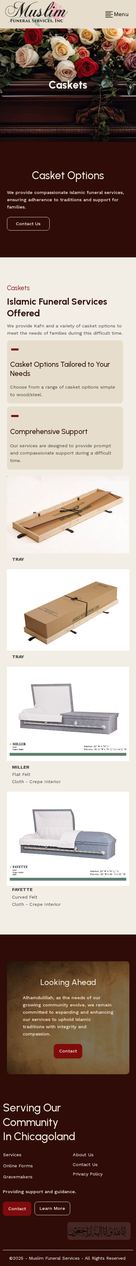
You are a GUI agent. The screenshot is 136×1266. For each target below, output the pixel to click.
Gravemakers (18, 1177)
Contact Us (28, 223)
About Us (83, 1155)
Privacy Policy (87, 1174)
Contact (68, 1051)
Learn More (52, 1208)
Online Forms (18, 1166)
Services (12, 1155)
